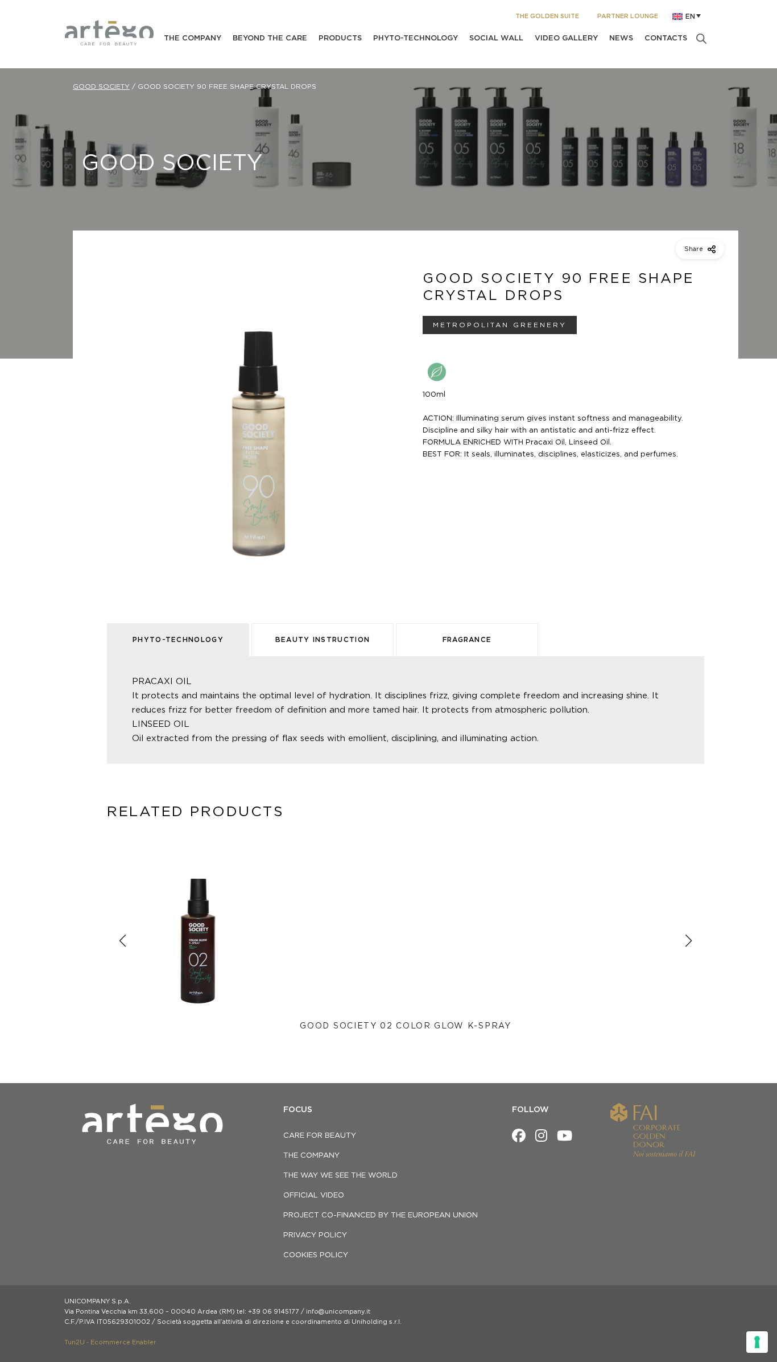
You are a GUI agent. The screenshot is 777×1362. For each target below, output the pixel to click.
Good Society (101, 86)
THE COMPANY (311, 1155)
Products (340, 38)
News (621, 38)
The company (192, 38)
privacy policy (315, 1235)
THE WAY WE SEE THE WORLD (340, 1175)
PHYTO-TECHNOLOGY (178, 639)
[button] (687, 16)
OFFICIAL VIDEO (313, 1195)
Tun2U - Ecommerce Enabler (110, 1342)
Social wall (496, 38)
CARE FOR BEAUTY (319, 1135)
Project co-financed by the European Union (380, 1215)
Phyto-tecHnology (415, 38)
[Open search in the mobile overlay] (701, 39)
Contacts (665, 38)
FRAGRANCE (467, 639)
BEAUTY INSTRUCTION (322, 639)
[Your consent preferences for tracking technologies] (757, 1342)
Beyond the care (270, 38)
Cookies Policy (315, 1255)
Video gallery (566, 38)
